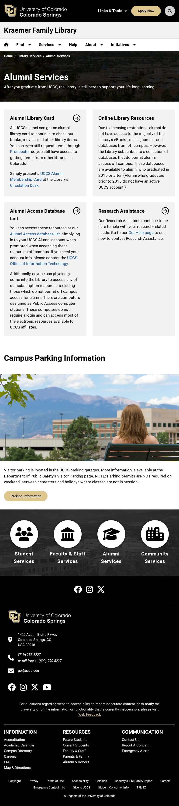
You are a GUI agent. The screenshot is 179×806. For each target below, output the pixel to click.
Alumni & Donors (76, 762)
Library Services (29, 56)
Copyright (14, 781)
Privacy (33, 781)
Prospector (20, 151)
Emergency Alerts (135, 751)
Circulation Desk (24, 185)
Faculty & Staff (74, 751)
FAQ (7, 762)
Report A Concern (135, 745)
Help (73, 44)
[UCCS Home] (39, 11)
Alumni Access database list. (35, 234)
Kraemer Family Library (40, 30)
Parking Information (25, 496)
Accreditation (14, 740)
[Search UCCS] (170, 11)
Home (8, 56)
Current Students (76, 745)
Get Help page (141, 232)
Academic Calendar (19, 745)
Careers (10, 756)
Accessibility (80, 781)
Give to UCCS (81, 787)
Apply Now (146, 11)
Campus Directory (18, 751)
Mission (101, 781)
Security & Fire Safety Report (133, 781)
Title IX (141, 787)
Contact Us (130, 740)
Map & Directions (17, 768)
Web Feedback (89, 714)
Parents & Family (76, 756)
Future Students (75, 740)
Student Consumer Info (113, 787)
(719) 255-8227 (29, 655)
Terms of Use (55, 781)
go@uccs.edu (28, 670)
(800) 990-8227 (50, 661)
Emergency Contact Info (49, 787)
